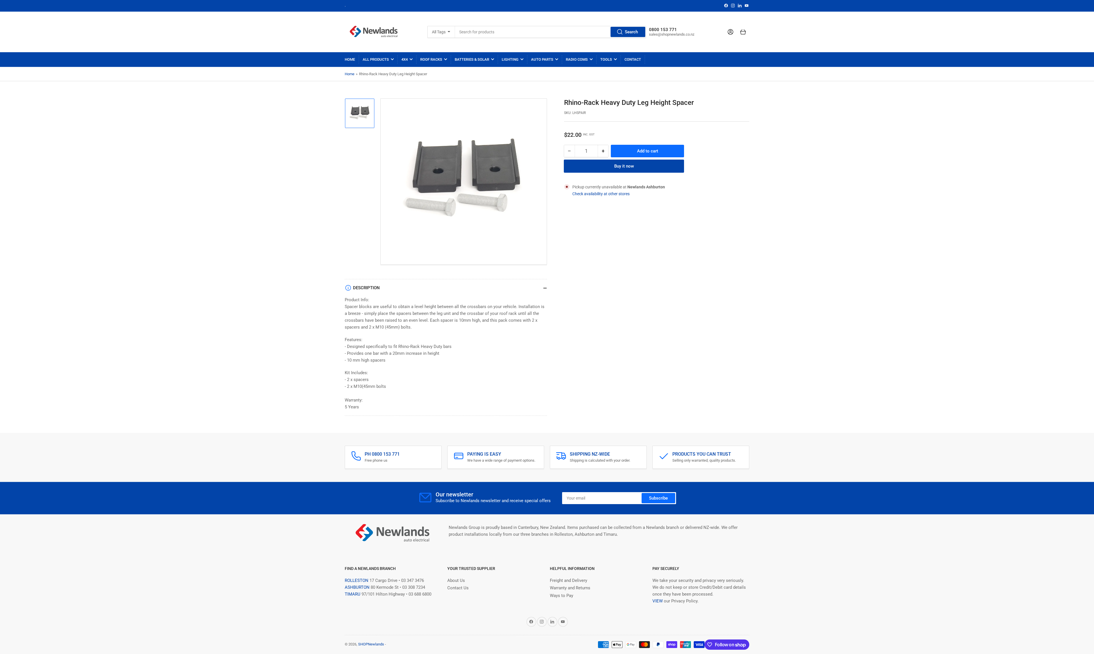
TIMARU (352, 594)
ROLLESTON (356, 580)
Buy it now (624, 166)
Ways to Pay (561, 595)
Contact (632, 59)
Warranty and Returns (570, 587)
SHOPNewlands (371, 644)
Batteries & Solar (472, 59)
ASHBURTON (357, 587)
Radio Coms (577, 59)
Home (350, 59)
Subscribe (658, 498)
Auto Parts (542, 59)
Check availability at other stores (601, 193)
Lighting (510, 59)
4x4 (404, 59)
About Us (456, 580)
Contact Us (458, 587)
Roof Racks (431, 59)
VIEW (657, 601)
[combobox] (550, 32)
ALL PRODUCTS (376, 59)
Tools (606, 59)
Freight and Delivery (568, 580)
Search (631, 31)
